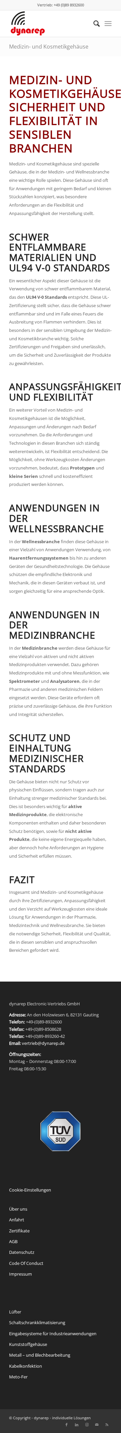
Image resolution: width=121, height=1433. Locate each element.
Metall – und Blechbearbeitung (39, 1355)
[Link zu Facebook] (67, 1425)
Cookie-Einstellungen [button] (30, 1190)
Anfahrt (16, 1220)
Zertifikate (19, 1231)
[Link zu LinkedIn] (77, 1425)
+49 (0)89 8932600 (69, 4)
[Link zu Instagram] (87, 1425)
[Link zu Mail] (97, 1425)
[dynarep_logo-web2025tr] (50, 23)
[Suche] (93, 23)
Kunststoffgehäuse (28, 1344)
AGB (13, 1241)
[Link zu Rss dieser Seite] (107, 1425)
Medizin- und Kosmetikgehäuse (48, 46)
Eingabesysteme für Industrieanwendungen (52, 1334)
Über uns (18, 1209)
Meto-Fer (18, 1377)
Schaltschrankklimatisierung (37, 1322)
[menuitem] (93, 23)
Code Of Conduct (26, 1263)
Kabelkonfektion (25, 1366)
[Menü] (108, 23)
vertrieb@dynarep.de (43, 1043)
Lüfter (15, 1312)
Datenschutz (21, 1252)
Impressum (20, 1274)
